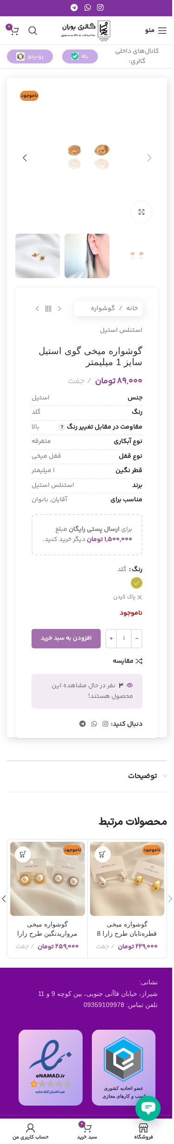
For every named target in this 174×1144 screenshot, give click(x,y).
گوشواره (103, 309)
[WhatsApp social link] (87, 8)
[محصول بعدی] (37, 308)
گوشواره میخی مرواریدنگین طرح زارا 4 (47, 933)
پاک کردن (124, 598)
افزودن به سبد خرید (66, 638)
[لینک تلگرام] (74, 8)
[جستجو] (33, 30)
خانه (132, 309)
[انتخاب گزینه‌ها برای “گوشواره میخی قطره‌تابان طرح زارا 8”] (103, 854)
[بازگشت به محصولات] (48, 308)
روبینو (36, 56)
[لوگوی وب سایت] (87, 30)
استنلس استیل (121, 330)
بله (85, 56)
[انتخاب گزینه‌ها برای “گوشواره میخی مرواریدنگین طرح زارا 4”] (23, 854)
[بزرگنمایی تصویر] (141, 211)
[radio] (136, 583)
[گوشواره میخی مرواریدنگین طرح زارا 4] (47, 879)
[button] (149, 158)
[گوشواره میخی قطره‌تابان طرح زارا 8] (127, 879)
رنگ (137, 570)
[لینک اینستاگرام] (100, 8)
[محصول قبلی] (59, 308)
